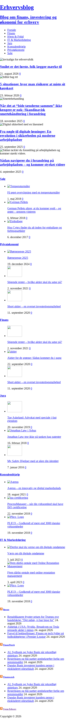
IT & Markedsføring (19, 39)
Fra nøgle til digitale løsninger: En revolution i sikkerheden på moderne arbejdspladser (27, 136)
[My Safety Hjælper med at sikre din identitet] (14, 454)
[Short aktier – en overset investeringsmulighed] (14, 300)
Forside (11, 30)
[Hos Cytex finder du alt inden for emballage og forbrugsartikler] (15, 221)
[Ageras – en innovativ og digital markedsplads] (13, 481)
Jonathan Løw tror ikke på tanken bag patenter (34, 436)
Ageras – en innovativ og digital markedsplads (34, 488)
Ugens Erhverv (9, 709)
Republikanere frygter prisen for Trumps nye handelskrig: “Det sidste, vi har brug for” (33, 618)
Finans (11, 33)
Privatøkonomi (15, 49)
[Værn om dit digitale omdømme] (36, 547)
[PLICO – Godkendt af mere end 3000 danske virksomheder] (15, 516)
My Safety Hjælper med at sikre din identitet (32, 461)
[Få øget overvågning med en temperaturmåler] (18, 186)
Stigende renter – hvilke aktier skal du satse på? (34, 282)
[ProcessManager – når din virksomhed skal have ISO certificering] (17, 497)
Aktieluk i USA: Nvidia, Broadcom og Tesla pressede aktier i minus (33, 628)
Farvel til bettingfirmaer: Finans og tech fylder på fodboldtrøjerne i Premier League (35, 635)
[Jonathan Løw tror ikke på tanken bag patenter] (21, 430)
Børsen (6, 609)
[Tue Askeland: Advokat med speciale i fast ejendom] (14, 411)
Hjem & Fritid (15, 36)
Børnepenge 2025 (17, 257)
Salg (9, 53)
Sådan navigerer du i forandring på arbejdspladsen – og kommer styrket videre (32, 162)
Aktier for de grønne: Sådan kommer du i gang (34, 357)
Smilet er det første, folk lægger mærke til (31, 67)
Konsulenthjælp (16, 46)
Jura (9, 43)
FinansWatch (9, 645)
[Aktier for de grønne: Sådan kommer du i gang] (12, 351)
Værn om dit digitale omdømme (25, 553)
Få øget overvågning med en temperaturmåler (33, 192)
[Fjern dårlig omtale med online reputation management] (36, 566)
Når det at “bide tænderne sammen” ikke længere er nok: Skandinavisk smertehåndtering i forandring (31, 110)
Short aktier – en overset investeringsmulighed (34, 306)
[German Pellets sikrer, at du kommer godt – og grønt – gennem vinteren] (17, 202)
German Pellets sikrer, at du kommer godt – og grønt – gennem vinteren (34, 210)
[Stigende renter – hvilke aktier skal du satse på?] (14, 275)
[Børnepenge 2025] (19, 251)
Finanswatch (8, 677)
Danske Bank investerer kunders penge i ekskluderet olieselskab (30, 667)
